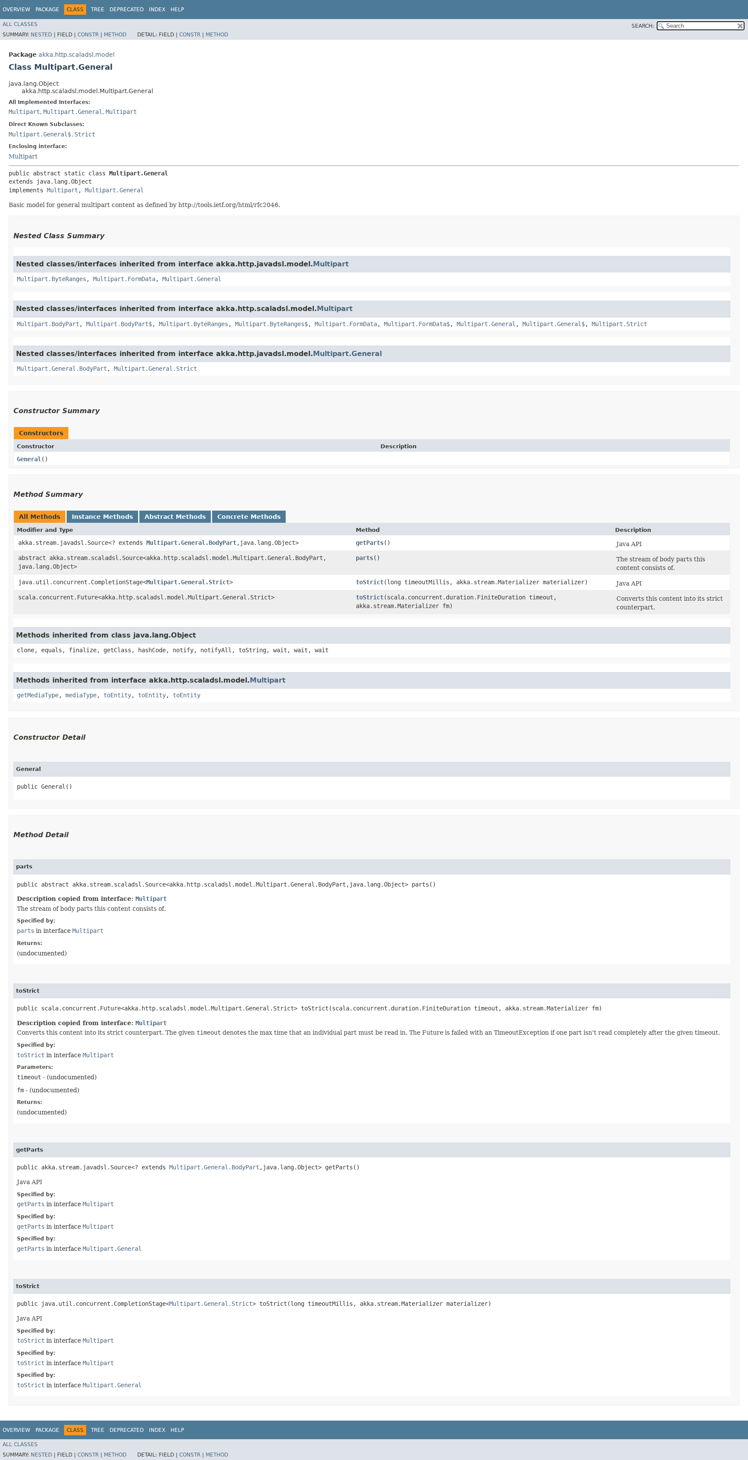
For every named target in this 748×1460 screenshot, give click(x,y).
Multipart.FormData (124, 278)
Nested (41, 35)
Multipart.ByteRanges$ (271, 323)
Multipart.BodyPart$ (119, 323)
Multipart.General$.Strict (52, 134)
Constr (88, 35)
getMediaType (37, 695)
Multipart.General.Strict (155, 368)
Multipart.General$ (553, 323)
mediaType (81, 695)
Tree (97, 9)
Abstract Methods (175, 516)
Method (115, 35)
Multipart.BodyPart (48, 323)
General (29, 459)
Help (177, 9)
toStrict (370, 582)
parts (364, 557)
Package (47, 9)
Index (157, 9)
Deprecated (127, 9)
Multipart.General (72, 111)
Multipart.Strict (619, 323)
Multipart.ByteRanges (51, 278)
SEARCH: (643, 26)
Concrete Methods (248, 516)
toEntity (117, 695)
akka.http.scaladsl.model (77, 54)
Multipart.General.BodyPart (62, 368)
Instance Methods (102, 516)
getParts (370, 542)
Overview (16, 9)
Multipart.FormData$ (417, 323)
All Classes (20, 24)
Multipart (24, 111)
